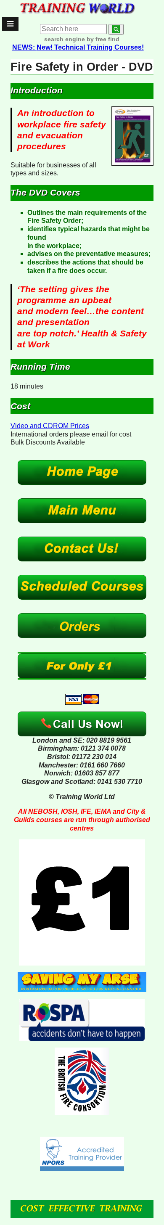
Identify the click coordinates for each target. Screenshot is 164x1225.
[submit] (116, 29)
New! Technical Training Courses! (78, 47)
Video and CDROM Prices (50, 425)
